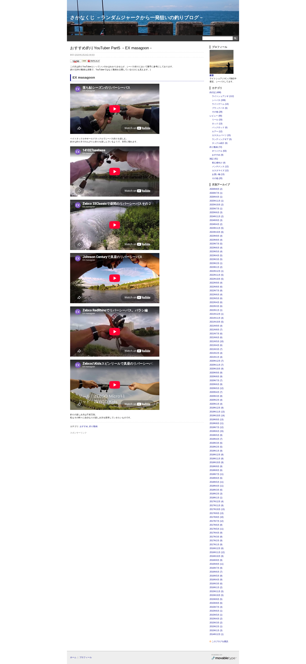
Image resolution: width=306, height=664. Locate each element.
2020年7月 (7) (216, 380)
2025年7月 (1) (216, 208)
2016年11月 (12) (217, 552)
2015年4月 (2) (216, 618)
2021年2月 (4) (216, 353)
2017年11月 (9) (216, 505)
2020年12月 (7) (216, 361)
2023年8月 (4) (216, 240)
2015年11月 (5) (216, 591)
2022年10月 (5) (216, 279)
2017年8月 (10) (216, 517)
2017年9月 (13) (216, 513)
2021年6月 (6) (216, 337)
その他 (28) (217, 112)
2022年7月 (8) (216, 290)
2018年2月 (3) (216, 493)
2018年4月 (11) (216, 486)
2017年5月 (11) (216, 529)
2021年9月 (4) (216, 326)
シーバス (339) (219, 100)
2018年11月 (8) (216, 458)
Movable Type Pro (224, 657)
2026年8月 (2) (216, 189)
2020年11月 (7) (216, 365)
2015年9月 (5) (216, 599)
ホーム (73, 657)
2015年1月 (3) (216, 630)
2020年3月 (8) (216, 396)
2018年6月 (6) (216, 478)
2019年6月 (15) (216, 431)
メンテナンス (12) (220, 166)
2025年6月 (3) (216, 212)
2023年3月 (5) (216, 259)
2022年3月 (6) (216, 306)
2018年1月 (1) (216, 497)
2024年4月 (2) (216, 224)
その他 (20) (217, 178)
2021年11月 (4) (216, 318)
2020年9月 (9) (216, 372)
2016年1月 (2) (216, 587)
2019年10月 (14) (217, 415)
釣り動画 (93, 426)
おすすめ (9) (217, 155)
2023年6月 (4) (216, 247)
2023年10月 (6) (216, 232)
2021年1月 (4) (216, 357)
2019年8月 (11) (216, 423)
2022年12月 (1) (216, 271)
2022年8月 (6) (216, 287)
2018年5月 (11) (216, 482)
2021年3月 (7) (216, 349)
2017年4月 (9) (216, 533)
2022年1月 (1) (216, 310)
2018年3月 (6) (216, 490)
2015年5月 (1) (216, 615)
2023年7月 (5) (216, 243)
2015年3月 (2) (216, 622)
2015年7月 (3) (216, 607)
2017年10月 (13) (217, 509)
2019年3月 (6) (216, 443)
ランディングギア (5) (222, 139)
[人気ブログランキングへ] (93, 62)
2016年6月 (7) (216, 572)
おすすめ (84, 426)
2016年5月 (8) (216, 576)
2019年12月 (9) (216, 408)
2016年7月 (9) (216, 568)
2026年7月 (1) (216, 193)
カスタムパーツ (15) (221, 135)
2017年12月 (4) (216, 501)
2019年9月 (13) (216, 419)
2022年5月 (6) (216, 298)
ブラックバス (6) (219, 108)
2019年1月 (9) (216, 451)
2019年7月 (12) (216, 427)
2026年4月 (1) (216, 197)
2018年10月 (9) (216, 462)
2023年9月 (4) (216, 236)
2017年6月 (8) (216, 525)
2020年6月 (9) (216, 384)
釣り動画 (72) (216, 147)
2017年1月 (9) (216, 544)
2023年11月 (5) (216, 228)
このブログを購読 (220, 641)
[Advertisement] (137, 441)
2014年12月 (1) (216, 634)
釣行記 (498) (215, 92)
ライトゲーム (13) (220, 104)
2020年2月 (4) (216, 400)
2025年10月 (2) (216, 204)
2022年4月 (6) (216, 302)
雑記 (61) (214, 159)
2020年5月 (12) (216, 388)
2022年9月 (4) (216, 283)
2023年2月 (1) (216, 263)
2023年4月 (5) (216, 255)
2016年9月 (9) (216, 560)
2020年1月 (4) (216, 404)
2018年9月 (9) (216, 466)
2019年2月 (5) (216, 447)
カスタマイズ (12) (220, 170)
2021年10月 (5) (216, 322)
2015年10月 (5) (216, 595)
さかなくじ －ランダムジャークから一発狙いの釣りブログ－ (137, 17)
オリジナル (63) (219, 151)
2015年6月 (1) (216, 611)
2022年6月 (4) (216, 294)
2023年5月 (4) (216, 251)
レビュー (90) (216, 116)
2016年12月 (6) (216, 548)
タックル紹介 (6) (219, 143)
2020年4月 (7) (216, 392)
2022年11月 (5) (216, 275)
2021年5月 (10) (216, 341)
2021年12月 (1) (216, 314)
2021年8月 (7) (216, 329)
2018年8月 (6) (216, 470)
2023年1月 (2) (216, 267)
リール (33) (217, 119)
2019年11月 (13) (217, 412)
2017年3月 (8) (216, 537)
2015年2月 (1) (216, 626)
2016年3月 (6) (216, 583)
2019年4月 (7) (216, 439)
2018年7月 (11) (216, 474)
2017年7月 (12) (216, 521)
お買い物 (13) (218, 174)
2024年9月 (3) (216, 220)
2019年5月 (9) (216, 435)
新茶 (212, 75)
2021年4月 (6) (216, 345)
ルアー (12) (217, 131)
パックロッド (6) (219, 127)
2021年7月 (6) (216, 333)
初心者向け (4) (218, 162)
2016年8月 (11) (216, 564)
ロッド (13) (217, 123)
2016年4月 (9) (216, 579)
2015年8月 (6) (216, 603)
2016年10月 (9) (216, 556)
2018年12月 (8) (216, 454)
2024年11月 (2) (216, 216)
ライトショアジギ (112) (223, 96)
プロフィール (85, 657)
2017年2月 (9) (216, 540)
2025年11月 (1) (216, 201)
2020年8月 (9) (216, 376)
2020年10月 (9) (216, 368)
